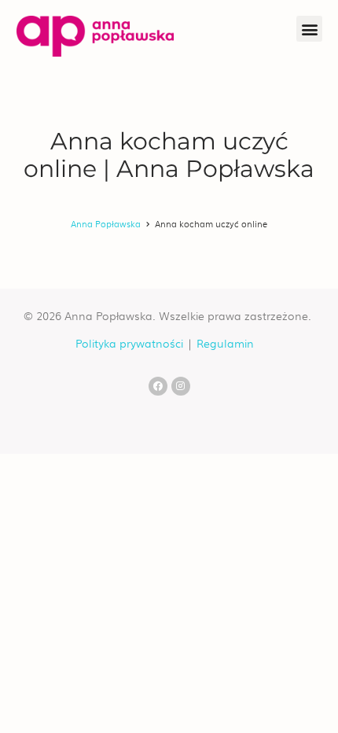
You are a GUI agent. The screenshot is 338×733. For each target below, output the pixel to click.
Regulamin (225, 342)
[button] (309, 29)
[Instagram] (180, 386)
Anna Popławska (106, 223)
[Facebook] (158, 386)
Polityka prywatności (129, 342)
